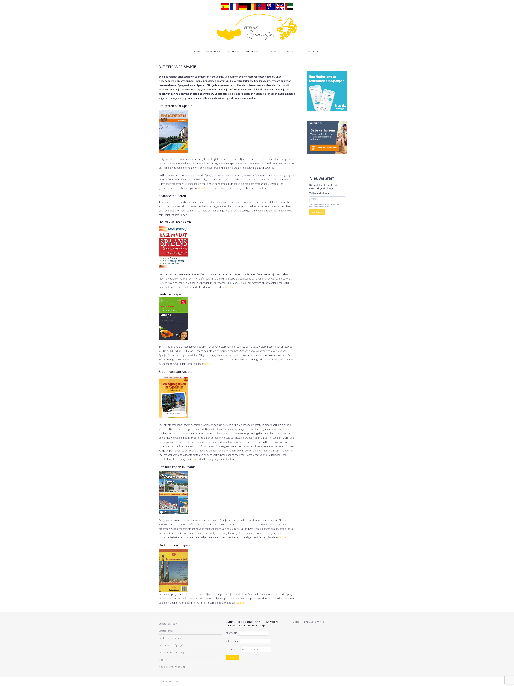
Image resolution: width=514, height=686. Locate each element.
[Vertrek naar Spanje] (257, 26)
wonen (232, 51)
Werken (250, 51)
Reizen (290, 51)
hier (194, 459)
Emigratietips (166, 630)
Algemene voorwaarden (172, 666)
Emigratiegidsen (168, 623)
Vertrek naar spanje (308, 621)
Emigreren (212, 51)
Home (197, 51)
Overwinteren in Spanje (172, 652)
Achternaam (232, 640)
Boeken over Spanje (170, 638)
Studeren (271, 51)
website (202, 188)
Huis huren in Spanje (170, 645)
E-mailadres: (233, 649)
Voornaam (231, 632)
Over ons (310, 51)
